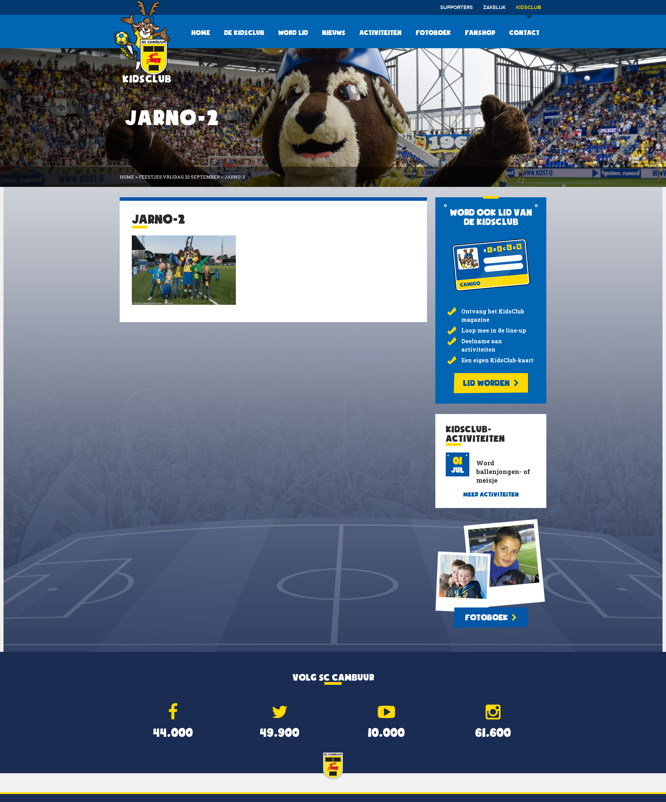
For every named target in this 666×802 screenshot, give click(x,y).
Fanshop (480, 32)
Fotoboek (433, 32)
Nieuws (333, 32)
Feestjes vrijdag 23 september (179, 177)
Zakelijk (494, 8)
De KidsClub (244, 32)
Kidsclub (528, 8)
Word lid (293, 32)
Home (200, 32)
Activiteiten (380, 32)
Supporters (456, 8)
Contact (524, 32)
